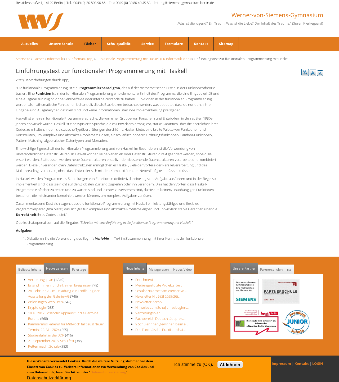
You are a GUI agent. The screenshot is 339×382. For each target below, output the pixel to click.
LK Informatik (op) (79, 58)
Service (147, 43)
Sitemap (226, 43)
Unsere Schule (60, 43)
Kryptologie (37, 307)
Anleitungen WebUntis (45, 301)
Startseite (23, 58)
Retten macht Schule (44, 346)
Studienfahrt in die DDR (46, 335)
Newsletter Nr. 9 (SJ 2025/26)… (157, 296)
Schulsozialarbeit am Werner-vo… (161, 290)
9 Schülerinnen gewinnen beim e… (161, 324)
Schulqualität (119, 43)
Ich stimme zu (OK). (193, 364)
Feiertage (79, 269)
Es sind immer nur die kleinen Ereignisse (59, 285)
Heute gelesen (57, 268)
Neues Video (182, 269)
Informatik (55, 58)
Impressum (281, 363)
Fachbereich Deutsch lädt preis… (160, 318)
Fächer (90, 43)
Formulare (174, 43)
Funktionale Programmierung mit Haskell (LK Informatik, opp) (144, 58)
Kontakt (201, 43)
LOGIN (317, 363)
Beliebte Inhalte (29, 269)
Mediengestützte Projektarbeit (158, 285)
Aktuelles (29, 43)
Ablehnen (230, 364)
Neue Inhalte (135, 268)
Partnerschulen (271, 269)
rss (289, 269)
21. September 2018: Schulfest (51, 340)
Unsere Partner (245, 268)
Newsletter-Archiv (148, 301)
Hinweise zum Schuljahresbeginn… (162, 307)
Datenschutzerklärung (108, 372)
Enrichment (144, 279)
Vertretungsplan (40, 279)
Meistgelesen (159, 269)
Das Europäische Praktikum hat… (160, 329)
